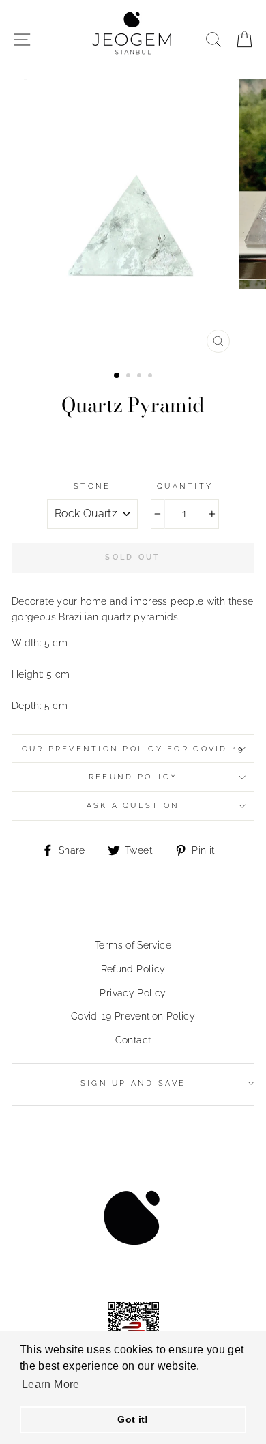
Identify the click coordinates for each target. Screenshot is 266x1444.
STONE (92, 486)
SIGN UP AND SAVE (133, 1083)
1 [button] (117, 376)
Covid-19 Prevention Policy (133, 1016)
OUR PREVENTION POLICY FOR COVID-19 (133, 749)
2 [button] (129, 376)
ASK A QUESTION (133, 805)
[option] (133, 219)
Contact (133, 1039)
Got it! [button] (133, 1419)
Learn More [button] (51, 1384)
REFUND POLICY (133, 776)
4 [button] (151, 376)
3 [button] (140, 376)
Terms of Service (133, 945)
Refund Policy (133, 968)
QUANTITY (185, 486)
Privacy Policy (133, 992)
